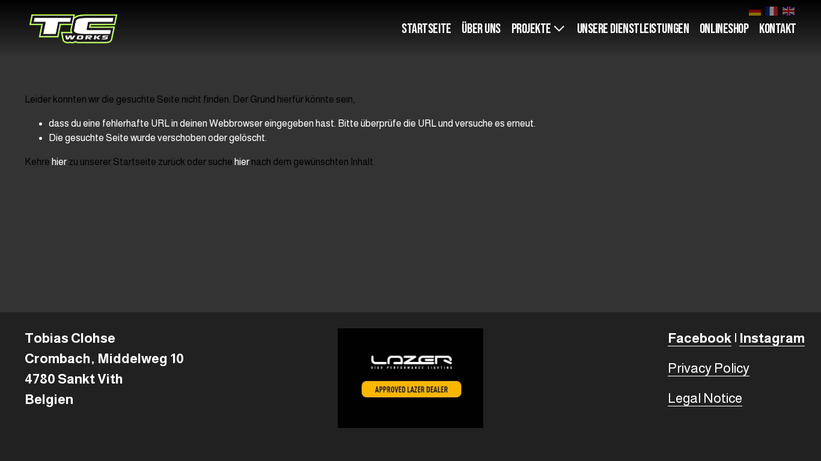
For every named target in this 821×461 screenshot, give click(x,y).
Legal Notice (705, 398)
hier (59, 162)
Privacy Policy (708, 368)
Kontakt (777, 29)
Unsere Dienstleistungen (633, 29)
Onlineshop (724, 29)
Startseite (426, 29)
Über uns (481, 29)
